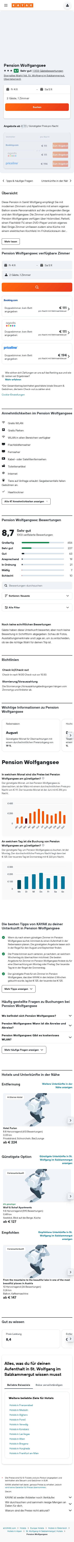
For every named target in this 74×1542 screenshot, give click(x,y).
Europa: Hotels (37, 1528)
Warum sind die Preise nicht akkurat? (27, 1510)
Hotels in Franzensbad (21, 1405)
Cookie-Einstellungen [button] (13, 394)
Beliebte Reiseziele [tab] (18, 1384)
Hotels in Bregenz (18, 1443)
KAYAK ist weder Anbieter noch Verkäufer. (30, 1497)
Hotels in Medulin (18, 1410)
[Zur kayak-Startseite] (22, 5)
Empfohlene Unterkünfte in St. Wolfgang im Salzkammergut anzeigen (55, 1236)
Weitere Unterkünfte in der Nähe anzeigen (57, 1085)
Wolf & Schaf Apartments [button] (17, 1207)
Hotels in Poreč (17, 1419)
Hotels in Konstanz (19, 1429)
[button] (6, 5)
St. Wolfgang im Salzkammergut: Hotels (44, 1531)
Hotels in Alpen (14, 1531)
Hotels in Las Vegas (19, 1434)
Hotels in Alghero (18, 1414)
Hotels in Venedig (18, 1424)
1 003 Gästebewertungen (48, 70)
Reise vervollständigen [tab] (49, 1384)
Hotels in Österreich (57, 1528)
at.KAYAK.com (9, 1528)
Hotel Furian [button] (10, 1128)
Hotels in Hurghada (19, 1448)
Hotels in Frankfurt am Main (24, 1453)
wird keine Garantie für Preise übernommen (25, 1487)
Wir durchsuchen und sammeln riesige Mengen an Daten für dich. (35, 1503)
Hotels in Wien (17, 1438)
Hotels (23, 1528)
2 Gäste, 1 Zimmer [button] (18, 98)
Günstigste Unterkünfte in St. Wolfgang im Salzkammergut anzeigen (56, 1160)
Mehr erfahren (13, 379)
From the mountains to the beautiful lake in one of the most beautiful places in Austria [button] (36, 1281)
